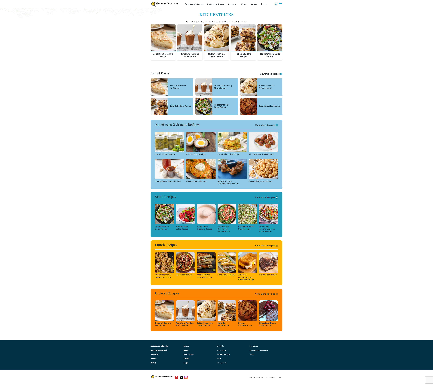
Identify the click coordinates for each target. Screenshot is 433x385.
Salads (186, 350)
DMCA (218, 359)
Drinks (254, 4)
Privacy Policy (221, 363)
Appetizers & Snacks (194, 4)
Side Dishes (189, 354)
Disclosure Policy (223, 354)
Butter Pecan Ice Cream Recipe (216, 55)
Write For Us (221, 350)
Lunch (264, 4)
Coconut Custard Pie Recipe (163, 55)
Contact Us (254, 346)
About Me (220, 346)
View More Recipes (270, 74)
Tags (186, 363)
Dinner (243, 4)
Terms (252, 354)
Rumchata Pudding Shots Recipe (190, 55)
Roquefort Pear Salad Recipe (270, 55)
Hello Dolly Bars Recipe (243, 55)
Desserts (232, 4)
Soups (186, 359)
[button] (280, 44)
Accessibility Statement (259, 350)
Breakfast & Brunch (215, 4)
